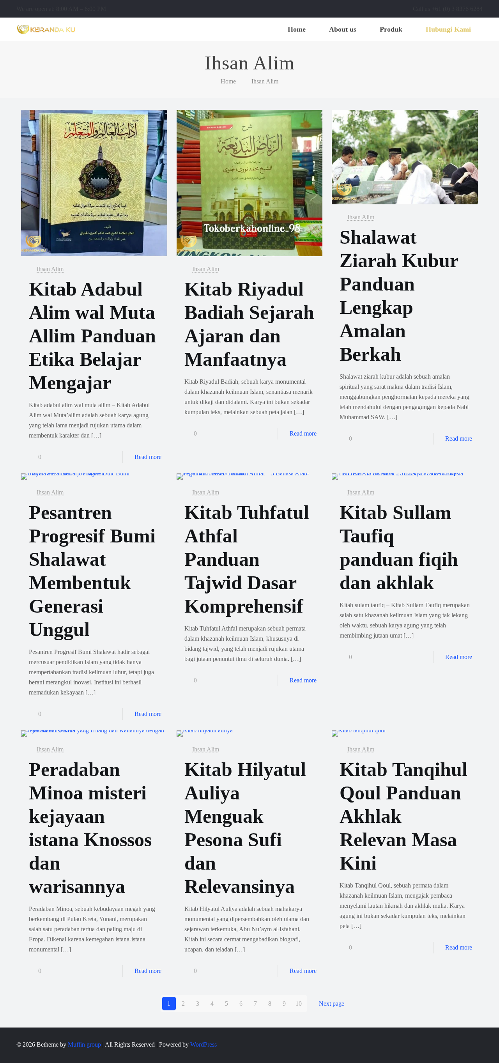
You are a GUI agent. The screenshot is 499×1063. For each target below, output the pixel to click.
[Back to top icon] (479, 1041)
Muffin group (84, 1044)
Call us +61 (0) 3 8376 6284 (448, 8)
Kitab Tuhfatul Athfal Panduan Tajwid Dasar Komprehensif (246, 559)
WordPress (203, 1044)
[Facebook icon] (449, 1045)
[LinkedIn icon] (466, 1045)
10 (299, 1003)
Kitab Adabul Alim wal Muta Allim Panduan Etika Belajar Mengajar (92, 335)
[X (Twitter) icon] (457, 1045)
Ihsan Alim (264, 81)
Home (228, 81)
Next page (331, 1003)
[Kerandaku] (46, 29)
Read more (147, 457)
